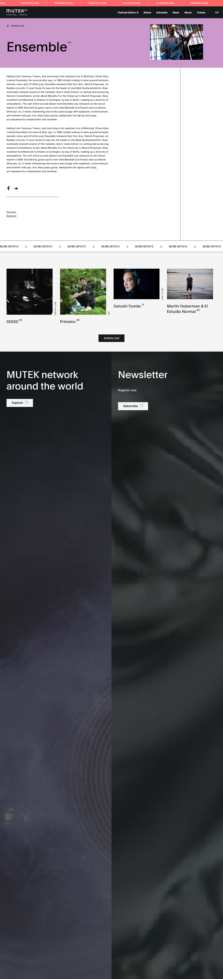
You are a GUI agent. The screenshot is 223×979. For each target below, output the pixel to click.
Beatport (11, 215)
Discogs (11, 211)
